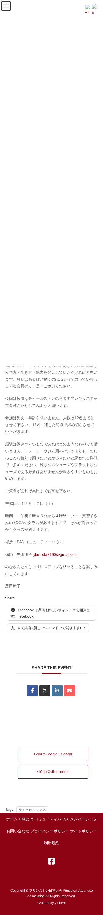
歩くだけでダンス (32, 809)
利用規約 (51, 843)
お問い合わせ (17, 831)
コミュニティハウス (51, 819)
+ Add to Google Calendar (53, 754)
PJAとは (26, 819)
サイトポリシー (83, 831)
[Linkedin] (57, 690)
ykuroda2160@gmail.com (55, 554)
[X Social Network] (44, 690)
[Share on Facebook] (32, 690)
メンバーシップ (83, 819)
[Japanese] (95, 9)
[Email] (69, 690)
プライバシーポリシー (49, 831)
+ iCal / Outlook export (53, 772)
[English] (88, 9)
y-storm (60, 903)
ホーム (12, 819)
